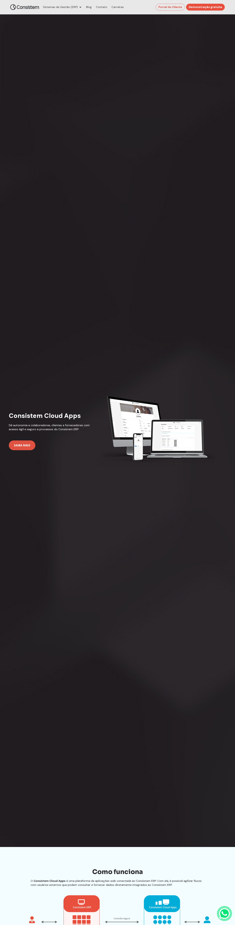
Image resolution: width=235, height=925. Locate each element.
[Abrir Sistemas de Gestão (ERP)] (80, 7)
